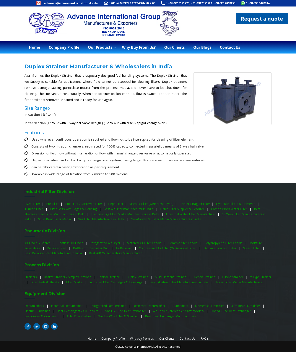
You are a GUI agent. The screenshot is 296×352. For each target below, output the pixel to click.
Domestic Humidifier (210, 306)
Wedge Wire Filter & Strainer (118, 316)
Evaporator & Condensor (42, 316)
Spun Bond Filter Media (55, 219)
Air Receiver (124, 248)
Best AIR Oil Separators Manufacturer (116, 253)
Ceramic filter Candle (183, 243)
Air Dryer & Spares (37, 243)
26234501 (138, 3)
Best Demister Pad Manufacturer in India (53, 253)
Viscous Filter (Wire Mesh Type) (151, 204)
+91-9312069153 (224, 3)
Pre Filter (52, 204)
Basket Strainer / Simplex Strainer (67, 277)
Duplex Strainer (137, 277)
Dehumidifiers (34, 306)
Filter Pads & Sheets (45, 282)
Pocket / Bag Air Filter (194, 204)
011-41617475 (120, 3)
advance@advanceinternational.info (70, 3)
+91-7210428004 (258, 3)
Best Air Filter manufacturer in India (129, 209)
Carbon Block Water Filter (229, 209)
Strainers (31, 277)
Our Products (100, 47)
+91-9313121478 (178, 3)
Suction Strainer (204, 277)
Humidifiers (180, 306)
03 (153, 3)
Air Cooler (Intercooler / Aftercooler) (179, 311)
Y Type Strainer (260, 277)
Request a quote (262, 18)
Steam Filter (252, 248)
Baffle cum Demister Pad (91, 248)
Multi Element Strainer (171, 277)
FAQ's (204, 338)
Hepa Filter (115, 204)
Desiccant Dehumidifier (149, 306)
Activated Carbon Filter (220, 248)
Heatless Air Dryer (70, 243)
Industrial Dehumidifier (67, 306)
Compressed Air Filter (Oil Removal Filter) (168, 248)
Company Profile (64, 47)
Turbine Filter (34, 209)
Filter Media (74, 282)
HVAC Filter (32, 204)
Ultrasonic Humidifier (246, 306)
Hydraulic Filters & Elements (236, 204)
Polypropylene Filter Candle (223, 243)
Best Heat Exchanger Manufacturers (171, 316)
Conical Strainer (109, 277)
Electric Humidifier (37, 311)
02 (148, 3)
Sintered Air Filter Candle (144, 243)
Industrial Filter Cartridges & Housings (116, 282)
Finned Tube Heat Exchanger (231, 311)
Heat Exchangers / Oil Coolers (78, 311)
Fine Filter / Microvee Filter (83, 204)
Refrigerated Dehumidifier (108, 306)
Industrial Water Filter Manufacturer (191, 214)
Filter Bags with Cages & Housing (74, 209)
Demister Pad (57, 248)
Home (34, 47)
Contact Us (188, 338)
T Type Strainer (233, 277)
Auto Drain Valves (79, 316)
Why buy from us (142, 338)
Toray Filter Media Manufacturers (239, 282)
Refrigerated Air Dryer (105, 243)
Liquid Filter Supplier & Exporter (182, 209)
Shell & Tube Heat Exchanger (126, 311)
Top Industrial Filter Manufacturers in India (179, 282)
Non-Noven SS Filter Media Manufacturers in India (166, 219)
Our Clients (167, 338)
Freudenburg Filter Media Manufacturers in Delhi (125, 214)
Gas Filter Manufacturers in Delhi (101, 219)
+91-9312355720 (201, 3)
